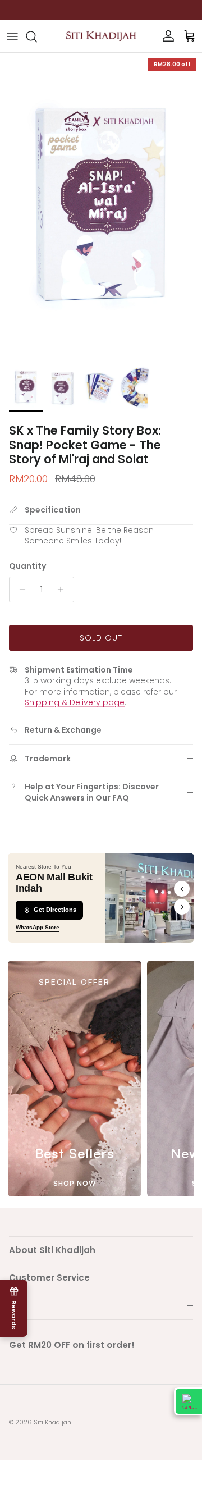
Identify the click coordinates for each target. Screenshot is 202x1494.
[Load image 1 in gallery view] (101, 204)
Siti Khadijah (52, 1422)
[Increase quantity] (64, 589)
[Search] (37, 36)
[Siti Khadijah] (101, 36)
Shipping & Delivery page (75, 702)
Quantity (27, 566)
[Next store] (182, 907)
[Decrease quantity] (19, 589)
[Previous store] (182, 889)
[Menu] (12, 36)
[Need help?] (188, 1401)
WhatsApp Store (37, 927)
